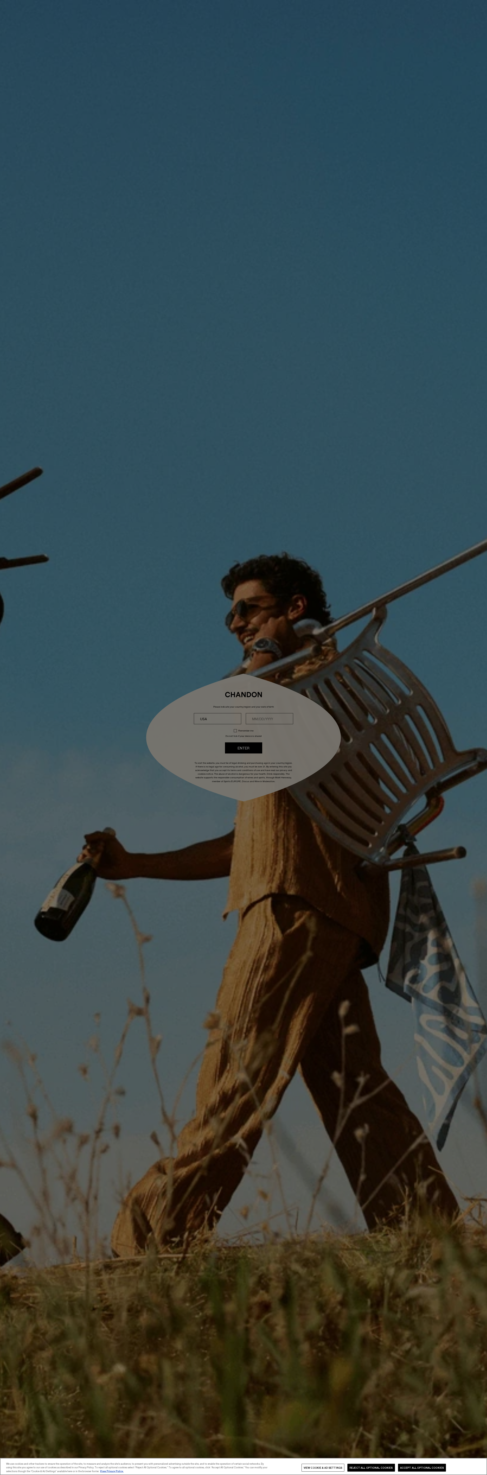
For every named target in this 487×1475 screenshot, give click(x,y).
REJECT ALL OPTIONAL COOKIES (371, 1467)
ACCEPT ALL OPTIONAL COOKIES (422, 1467)
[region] (243, 1466)
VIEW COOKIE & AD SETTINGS (323, 1467)
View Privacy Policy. (112, 1471)
